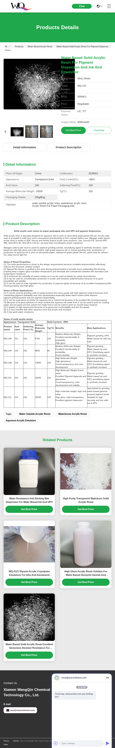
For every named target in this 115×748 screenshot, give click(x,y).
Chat (81, 6)
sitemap (16, 741)
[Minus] (107, 678)
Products (19, 46)
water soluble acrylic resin (34, 414)
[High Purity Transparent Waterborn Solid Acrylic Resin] (85, 471)
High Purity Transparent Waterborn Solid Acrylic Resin (86, 500)
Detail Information (24, 147)
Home (8, 46)
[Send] (107, 743)
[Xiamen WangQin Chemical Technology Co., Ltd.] (20, 6)
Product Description (68, 147)
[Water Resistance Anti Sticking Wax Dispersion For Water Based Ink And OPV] (29, 471)
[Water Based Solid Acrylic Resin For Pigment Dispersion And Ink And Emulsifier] (39, 87)
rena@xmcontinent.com (22, 710)
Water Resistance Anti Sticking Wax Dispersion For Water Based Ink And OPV (29, 500)
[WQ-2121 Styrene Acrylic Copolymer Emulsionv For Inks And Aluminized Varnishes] (29, 544)
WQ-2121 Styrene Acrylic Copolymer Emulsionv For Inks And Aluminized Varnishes (29, 573)
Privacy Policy (6, 742)
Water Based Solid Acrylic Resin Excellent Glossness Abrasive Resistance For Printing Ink (29, 646)
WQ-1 (6, 338)
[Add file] (56, 743)
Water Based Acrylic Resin (40, 46)
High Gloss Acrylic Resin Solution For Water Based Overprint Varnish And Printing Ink (85, 573)
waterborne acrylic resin (72, 414)
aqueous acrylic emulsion (21, 420)
